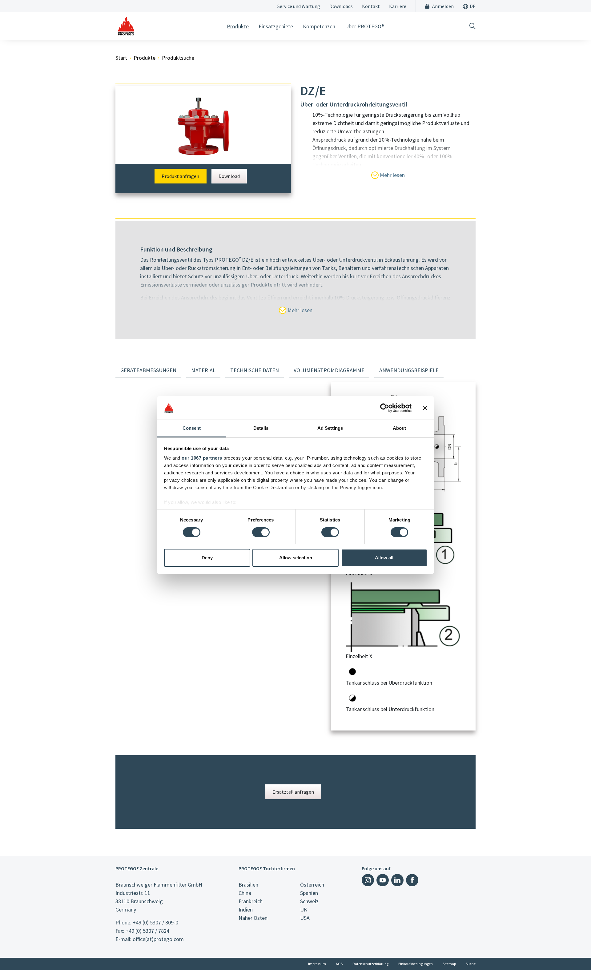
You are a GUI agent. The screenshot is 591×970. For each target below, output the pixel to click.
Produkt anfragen (180, 176)
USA (305, 917)
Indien (246, 909)
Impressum (317, 963)
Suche (471, 963)
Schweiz (309, 901)
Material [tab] (203, 370)
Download (229, 176)
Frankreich (251, 901)
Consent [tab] (192, 428)
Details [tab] (260, 428)
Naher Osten (253, 917)
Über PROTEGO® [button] (364, 26)
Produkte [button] (238, 26)
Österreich (312, 884)
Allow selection (295, 557)
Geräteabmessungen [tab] (148, 370)
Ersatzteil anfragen (293, 792)
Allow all (384, 557)
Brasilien (248, 884)
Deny (207, 557)
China (245, 892)
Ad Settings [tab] (330, 428)
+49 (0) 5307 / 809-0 (155, 922)
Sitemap (449, 963)
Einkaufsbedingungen (415, 963)
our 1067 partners (202, 458)
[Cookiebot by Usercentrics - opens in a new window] (385, 408)
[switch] (261, 532)
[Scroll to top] (573, 952)
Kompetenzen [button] (319, 26)
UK (303, 909)
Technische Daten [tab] (254, 370)
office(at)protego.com (158, 939)
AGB (339, 963)
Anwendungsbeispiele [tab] (409, 370)
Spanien (309, 892)
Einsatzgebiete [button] (276, 26)
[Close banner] (425, 408)
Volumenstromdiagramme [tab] (329, 370)
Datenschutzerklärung (370, 963)
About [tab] (399, 428)
